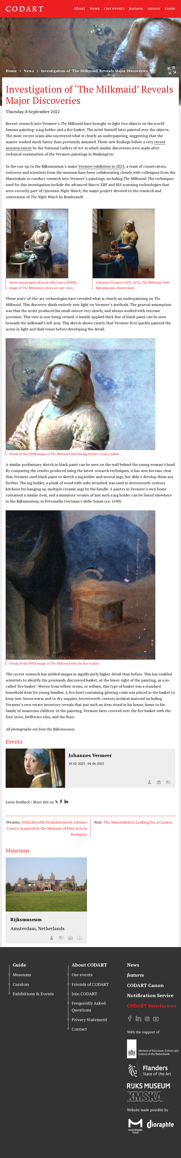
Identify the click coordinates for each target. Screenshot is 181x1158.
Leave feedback (18, 802)
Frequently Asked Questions (89, 1006)
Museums (22, 974)
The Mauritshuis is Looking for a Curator (138, 822)
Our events (114, 8)
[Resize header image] (171, 70)
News (94, 8)
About (79, 8)
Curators (21, 984)
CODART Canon (145, 985)
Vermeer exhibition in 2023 (101, 166)
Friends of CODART (90, 984)
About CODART (89, 965)
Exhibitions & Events (33, 993)
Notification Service (150, 995)
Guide (170, 8)
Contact (79, 1029)
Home (11, 70)
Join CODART (84, 993)
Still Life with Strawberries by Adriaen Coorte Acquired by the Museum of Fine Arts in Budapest (47, 828)
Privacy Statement (89, 1019)
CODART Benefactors (152, 1006)
